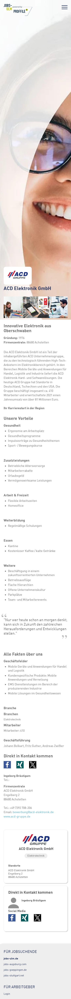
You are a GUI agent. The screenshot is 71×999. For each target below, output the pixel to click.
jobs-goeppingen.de (15, 969)
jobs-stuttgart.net (14, 975)
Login (7, 993)
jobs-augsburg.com (15, 964)
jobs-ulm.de (11, 958)
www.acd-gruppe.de (17, 816)
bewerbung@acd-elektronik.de (33, 812)
